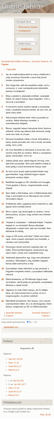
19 (2, 268)
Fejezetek (11, 69)
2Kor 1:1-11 (13, 363)
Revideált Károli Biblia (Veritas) (15, 61)
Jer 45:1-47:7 (20, 384)
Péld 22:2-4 (13, 370)
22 (2, 301)
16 (2, 236)
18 (2, 257)
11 (2, 182)
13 (2, 204)
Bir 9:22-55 (19, 381)
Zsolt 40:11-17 (15, 366)
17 (2, 247)
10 (2, 171)
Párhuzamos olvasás (27, 27)
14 (2, 211)
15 (2, 222)
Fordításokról (24, 31)
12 (2, 193)
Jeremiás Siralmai (40, 61)
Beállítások (26, 49)
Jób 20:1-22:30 (15, 359)
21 (2, 290)
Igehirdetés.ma (11, 327)
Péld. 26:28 (45, 415)
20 (2, 279)
